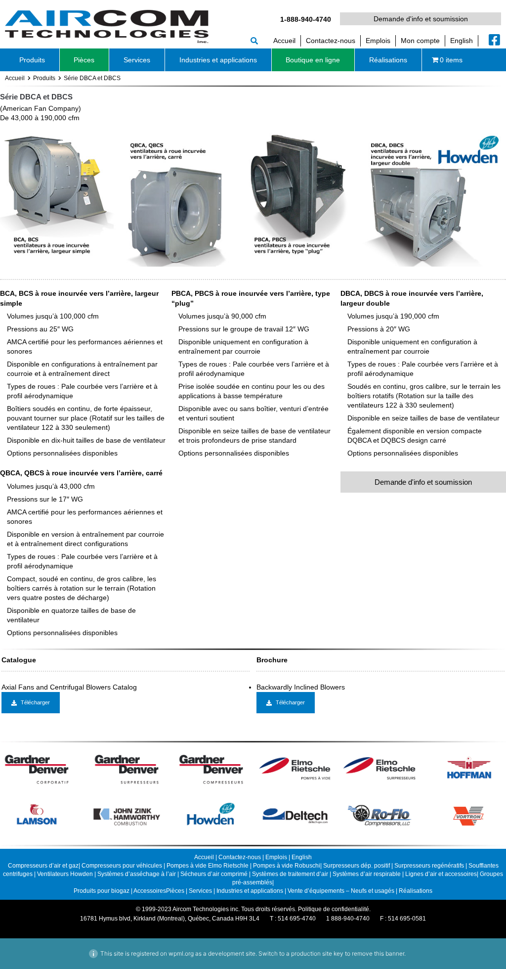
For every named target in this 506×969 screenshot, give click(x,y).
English (302, 857)
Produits (44, 78)
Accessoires (149, 890)
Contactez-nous (239, 857)
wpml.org (181, 953)
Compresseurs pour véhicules (122, 865)
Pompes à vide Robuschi (286, 865)
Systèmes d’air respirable (367, 874)
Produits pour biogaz (102, 890)
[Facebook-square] (494, 39)
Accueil (15, 78)
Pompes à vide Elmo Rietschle (208, 865)
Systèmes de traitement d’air (291, 874)
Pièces (175, 890)
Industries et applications (249, 890)
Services (200, 890)
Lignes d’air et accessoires (441, 874)
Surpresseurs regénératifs (429, 865)
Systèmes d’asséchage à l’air (137, 874)
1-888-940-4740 (305, 19)
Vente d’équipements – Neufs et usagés (342, 890)
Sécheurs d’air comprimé (214, 874)
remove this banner (378, 953)
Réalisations (415, 890)
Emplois (276, 857)
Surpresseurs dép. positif (356, 865)
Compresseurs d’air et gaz (43, 865)
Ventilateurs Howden (65, 874)
